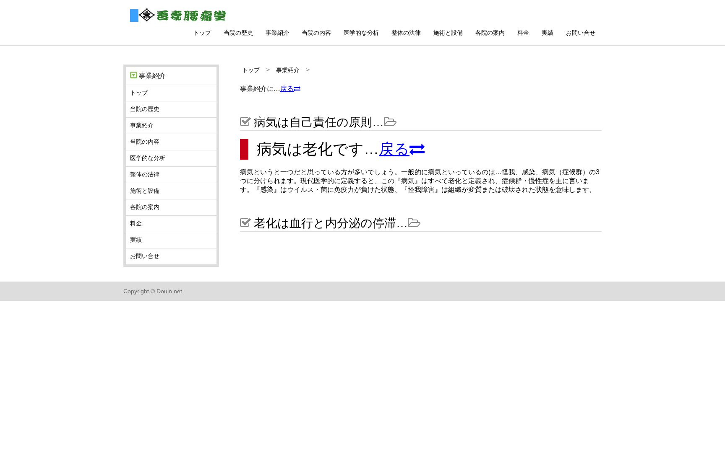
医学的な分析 (361, 32)
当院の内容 (316, 32)
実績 (547, 32)
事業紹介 (277, 32)
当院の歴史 (238, 32)
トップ (202, 32)
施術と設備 (448, 32)
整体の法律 (406, 32)
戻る (287, 88)
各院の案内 (490, 32)
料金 (523, 32)
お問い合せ (580, 32)
